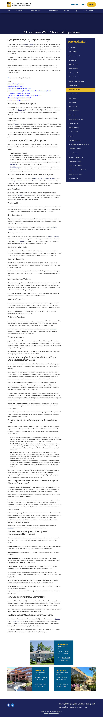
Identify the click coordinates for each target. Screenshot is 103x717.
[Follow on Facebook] (8, 705)
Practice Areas (35, 11)
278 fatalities (20, 195)
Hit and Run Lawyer (74, 77)
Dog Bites (71, 136)
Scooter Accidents (73, 153)
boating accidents (54, 236)
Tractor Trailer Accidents (75, 165)
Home (8, 11)
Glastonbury (11, 528)
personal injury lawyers (20, 241)
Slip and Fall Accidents (75, 149)
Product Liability (73, 123)
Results (66, 11)
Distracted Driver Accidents (76, 81)
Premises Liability (73, 132)
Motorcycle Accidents (74, 56)
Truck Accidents (73, 52)
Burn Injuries (72, 102)
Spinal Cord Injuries (15, 167)
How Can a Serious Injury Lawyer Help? (18, 100)
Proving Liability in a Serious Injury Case (19, 93)
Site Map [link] (51, 713)
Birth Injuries (72, 115)
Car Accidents (72, 47)
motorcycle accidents (16, 181)
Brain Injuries (72, 98)
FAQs (76, 11)
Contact (91, 4)
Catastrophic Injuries (74, 89)
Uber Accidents (73, 106)
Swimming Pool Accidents (76, 157)
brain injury (21, 110)
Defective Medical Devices (76, 119)
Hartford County (29, 44)
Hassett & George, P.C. (48, 711)
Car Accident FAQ (73, 178)
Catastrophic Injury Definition (16, 84)
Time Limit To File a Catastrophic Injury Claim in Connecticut (24, 95)
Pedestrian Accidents (74, 73)
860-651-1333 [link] (78, 4)
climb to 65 (53, 329)
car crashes (36, 178)
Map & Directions (63, 653)
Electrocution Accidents (75, 174)
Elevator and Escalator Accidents (77, 170)
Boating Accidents (73, 68)
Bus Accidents (72, 60)
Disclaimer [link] (46, 713)
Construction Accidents (75, 140)
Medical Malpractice (74, 111)
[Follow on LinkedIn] (12, 705)
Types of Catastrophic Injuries (16, 86)
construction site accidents (47, 178)
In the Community (52, 11)
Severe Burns (13, 164)
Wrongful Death (73, 85)
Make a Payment (88, 11)
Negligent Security (74, 127)
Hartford (57, 619)
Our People (19, 11)
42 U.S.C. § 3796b (19, 124)
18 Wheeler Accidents (75, 161)
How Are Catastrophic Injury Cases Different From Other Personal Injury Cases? (29, 91)
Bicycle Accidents (73, 64)
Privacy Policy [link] (56, 713)
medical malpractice (28, 181)
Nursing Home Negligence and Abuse (79, 144)
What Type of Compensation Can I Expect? (19, 98)
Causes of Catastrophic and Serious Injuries (19, 88)
